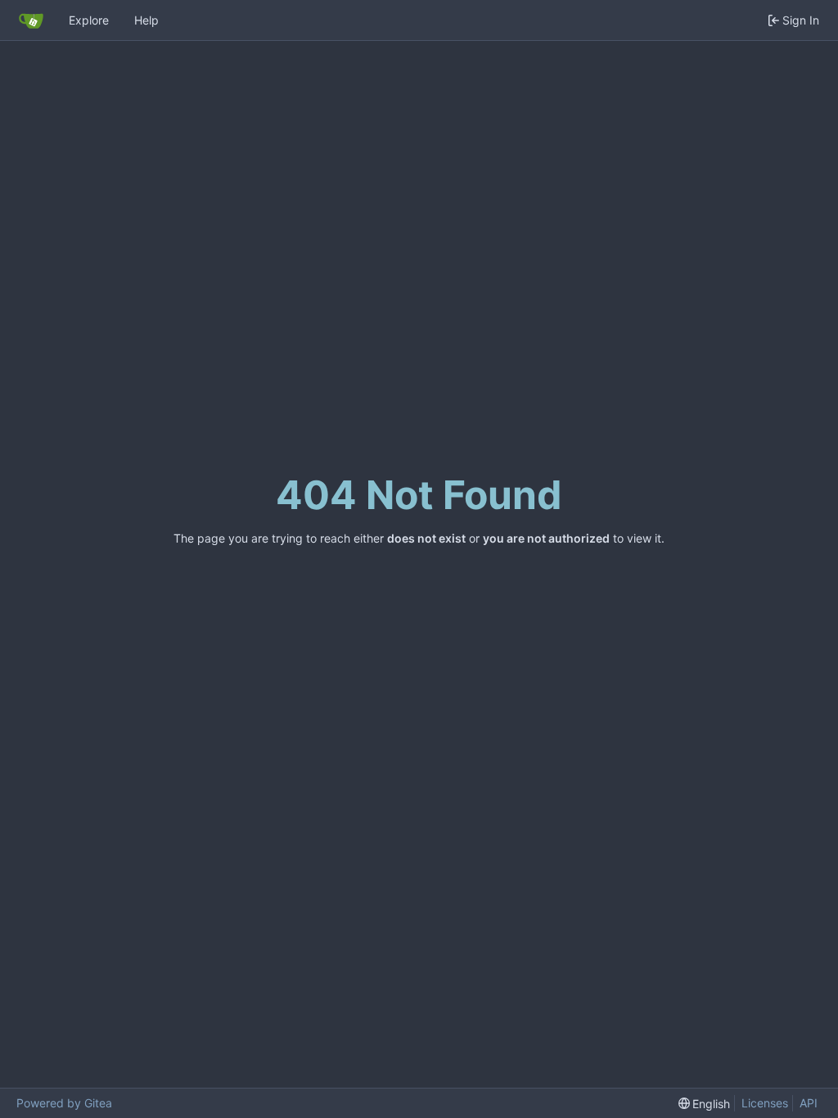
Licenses (764, 1103)
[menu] (704, 1104)
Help (146, 20)
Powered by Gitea (64, 1103)
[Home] (31, 20)
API (809, 1103)
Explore (89, 20)
